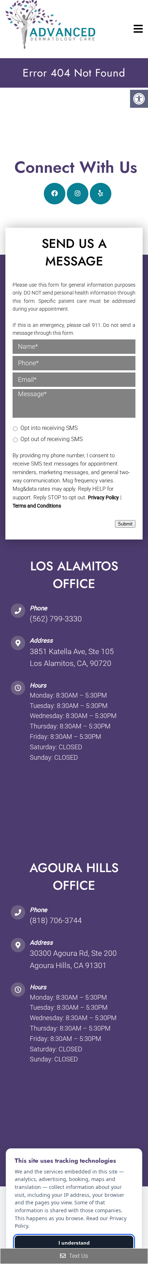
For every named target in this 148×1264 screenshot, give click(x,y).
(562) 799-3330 (56, 619)
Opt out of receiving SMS (51, 439)
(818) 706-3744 (56, 920)
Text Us (78, 1256)
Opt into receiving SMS (49, 428)
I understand (74, 1243)
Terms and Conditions (37, 506)
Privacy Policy (103, 497)
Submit (125, 524)
